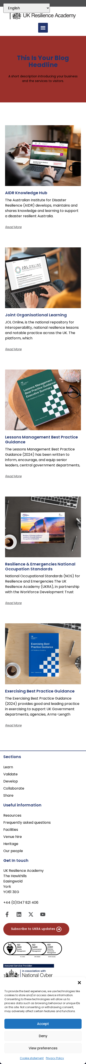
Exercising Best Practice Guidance (40, 691)
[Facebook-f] (7, 914)
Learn (8, 767)
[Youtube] (43, 914)
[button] (79, 982)
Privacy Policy (55, 1058)
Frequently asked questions (27, 822)
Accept (43, 1023)
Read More (13, 227)
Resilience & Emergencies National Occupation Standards (40, 566)
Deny (43, 1036)
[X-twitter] (31, 914)
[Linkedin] (19, 914)
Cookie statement (32, 1058)
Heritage (10, 843)
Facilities (10, 829)
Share (8, 795)
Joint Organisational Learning (36, 315)
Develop (10, 781)
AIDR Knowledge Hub (26, 193)
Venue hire (12, 836)
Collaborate (13, 788)
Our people (13, 850)
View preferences (43, 1048)
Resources (12, 815)
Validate (10, 774)
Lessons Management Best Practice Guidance (41, 439)
